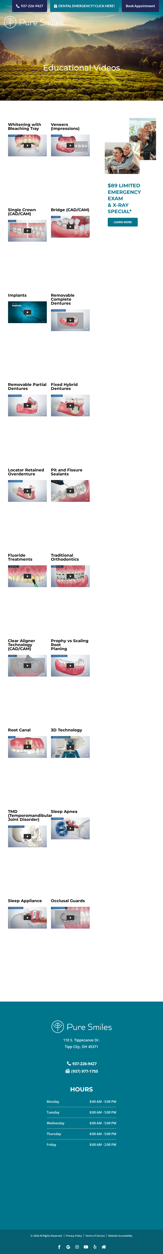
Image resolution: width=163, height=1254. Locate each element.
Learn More (123, 222)
